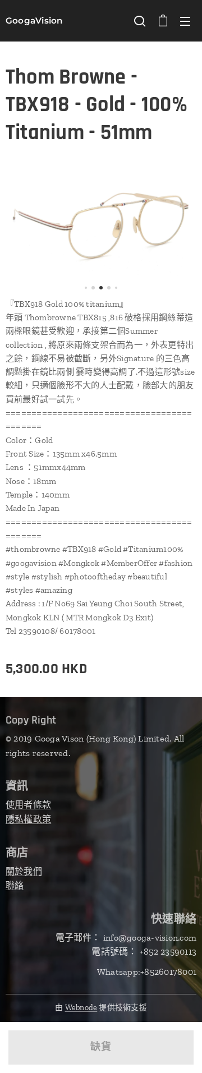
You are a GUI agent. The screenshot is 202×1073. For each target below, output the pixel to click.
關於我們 (24, 871)
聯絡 (15, 885)
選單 (185, 21)
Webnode (81, 1007)
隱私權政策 (28, 819)
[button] (139, 21)
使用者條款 (28, 804)
